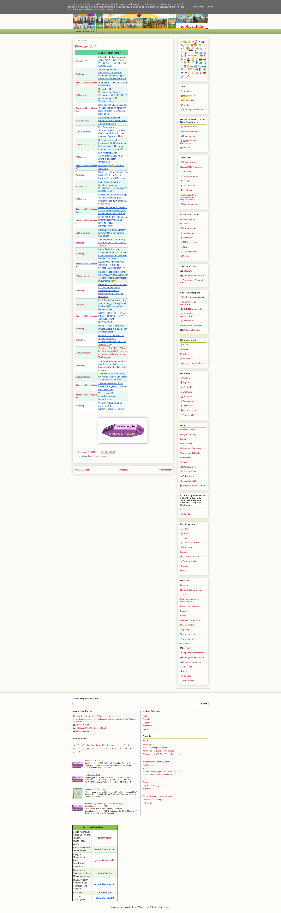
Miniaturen (185, 354)
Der (92, 745)
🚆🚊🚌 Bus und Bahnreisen (188, 141)
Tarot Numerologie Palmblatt (155, 748)
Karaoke (184, 552)
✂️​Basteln (185, 378)
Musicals (146, 768)
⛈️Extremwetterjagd (189, 176)
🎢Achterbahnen (188, 162)
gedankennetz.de (104, 860)
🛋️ (83, 456)
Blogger (166, 907)
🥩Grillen (184, 256)
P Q (90, 748)
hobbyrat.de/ (104, 838)
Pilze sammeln (187, 625)
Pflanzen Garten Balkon (191, 620)
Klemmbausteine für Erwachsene (189, 600)
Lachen (183, 611)
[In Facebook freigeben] (111, 452)
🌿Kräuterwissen (188, 228)
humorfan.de (104, 873)
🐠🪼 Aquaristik (187, 100)
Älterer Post (165, 470)
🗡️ (193, 62)
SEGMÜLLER (81, 61)
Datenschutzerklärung (152, 800)
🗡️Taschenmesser (188, 204)
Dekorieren (102, 456)
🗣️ (197, 62)
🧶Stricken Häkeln (188, 410)
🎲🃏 (199, 48)
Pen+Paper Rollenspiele (191, 325)
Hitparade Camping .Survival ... (156, 785)
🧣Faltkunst (185, 406)
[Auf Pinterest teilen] (114, 452)
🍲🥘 (194, 44)
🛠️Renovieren (186, 401)
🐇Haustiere (186, 91)
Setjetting (184, 629)
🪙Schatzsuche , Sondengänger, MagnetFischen (188, 197)
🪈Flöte (183, 538)
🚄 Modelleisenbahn (189, 131)
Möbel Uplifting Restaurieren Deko (157, 775)
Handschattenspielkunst (191, 590)
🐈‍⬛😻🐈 (195, 56)
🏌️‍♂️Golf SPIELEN (188, 471)
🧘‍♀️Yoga (183, 671)
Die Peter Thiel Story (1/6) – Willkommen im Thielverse (95, 716)
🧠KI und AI (185, 514)
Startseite (124, 470)
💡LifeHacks (186, 392)
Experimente (148, 726)
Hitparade (147, 789)
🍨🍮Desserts (186, 237)
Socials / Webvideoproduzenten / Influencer (161, 771)
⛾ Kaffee (184, 223)
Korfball (183, 439)
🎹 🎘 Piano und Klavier (191, 557)
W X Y (130, 748)
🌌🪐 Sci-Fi (185, 648)
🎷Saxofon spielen (189, 561)
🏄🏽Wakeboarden (188, 467)
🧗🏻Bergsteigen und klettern (192, 485)
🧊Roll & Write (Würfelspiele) (187, 314)
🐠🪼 (203, 55)
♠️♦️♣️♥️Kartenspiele (191, 309)
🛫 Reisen (185, 147)
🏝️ (181, 55)
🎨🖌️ (190, 48)
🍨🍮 (187, 45)
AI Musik (184, 529)
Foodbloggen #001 (92, 775)
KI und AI (184, 509)
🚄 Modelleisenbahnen (191, 662)
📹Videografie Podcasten (192, 275)
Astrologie (147, 744)
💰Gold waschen (188, 185)
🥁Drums (184, 533)
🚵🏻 (195, 66)
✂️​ (195, 41)
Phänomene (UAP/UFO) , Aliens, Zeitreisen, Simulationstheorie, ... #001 (103, 805)
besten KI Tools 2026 (85, 31)
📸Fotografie (186, 271)
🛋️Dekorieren (91, 456)
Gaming (146, 729)
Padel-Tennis (186, 443)
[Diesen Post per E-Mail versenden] (102, 452)
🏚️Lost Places (186, 190)
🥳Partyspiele (186, 320)
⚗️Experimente (187, 639)
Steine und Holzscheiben (191, 363)
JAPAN (183, 594)
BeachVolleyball (187, 430)
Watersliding (186, 457)
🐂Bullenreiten (187, 476)
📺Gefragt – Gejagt (80, 725)
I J (123, 745)
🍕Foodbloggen (187, 233)
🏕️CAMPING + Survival (191, 167)
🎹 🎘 (193, 52)
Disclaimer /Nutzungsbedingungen (157, 796)
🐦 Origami (185, 387)
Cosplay (146, 722)
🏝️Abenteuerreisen (189, 126)
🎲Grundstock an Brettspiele (188, 303)
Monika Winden (82, 120)
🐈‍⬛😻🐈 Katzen (187, 96)
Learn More (198, 7)
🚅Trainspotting (187, 136)
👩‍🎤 (188, 59)
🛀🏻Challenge (186, 171)
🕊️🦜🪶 (185, 62)
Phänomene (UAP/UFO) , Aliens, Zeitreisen (161, 754)
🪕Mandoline (186, 547)
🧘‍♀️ (204, 69)
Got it (210, 7)
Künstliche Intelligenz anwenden (156, 762)
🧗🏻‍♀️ (200, 69)
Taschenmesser (187, 634)
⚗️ (181, 42)
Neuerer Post (82, 470)
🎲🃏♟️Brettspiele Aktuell (192, 297)
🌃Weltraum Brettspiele (191, 330)
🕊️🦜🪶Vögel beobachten (192, 109)
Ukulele (183, 570)
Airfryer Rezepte (187, 219)
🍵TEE (183, 247)
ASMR (145, 741)
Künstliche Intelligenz (190, 606)
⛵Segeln (184, 462)
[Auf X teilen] (108, 452)
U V (118, 748)
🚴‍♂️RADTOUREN (188, 481)
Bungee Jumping (188, 434)
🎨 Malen (184, 349)
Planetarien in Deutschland (95, 789)
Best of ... (147, 782)
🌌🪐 (203, 42)
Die (98, 745)
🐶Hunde (184, 105)
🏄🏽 (201, 52)
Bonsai (146, 719)
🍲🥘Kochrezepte (188, 242)
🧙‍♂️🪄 (187, 73)
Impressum (147, 803)
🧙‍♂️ (181, 73)
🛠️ (181, 69)
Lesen (183, 615)
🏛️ (205, 53)
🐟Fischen (185, 181)
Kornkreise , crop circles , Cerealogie (158, 751)
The (111, 748)
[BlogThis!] (105, 452)
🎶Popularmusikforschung (192, 653)
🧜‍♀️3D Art (184, 344)
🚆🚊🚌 (188, 66)
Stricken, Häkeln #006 (93, 760)
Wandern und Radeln (190, 453)
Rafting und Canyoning (191, 448)
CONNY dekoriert (83, 95)
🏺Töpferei (185, 382)
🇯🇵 (199, 42)
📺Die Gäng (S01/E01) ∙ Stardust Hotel (89, 728)
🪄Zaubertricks (187, 415)
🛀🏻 (199, 66)
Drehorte (184, 585)
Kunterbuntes (148, 765)
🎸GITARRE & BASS (189, 542)
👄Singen (184, 566)
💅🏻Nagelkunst (186, 358)
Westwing (80, 74)
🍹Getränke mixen (189, 251)
